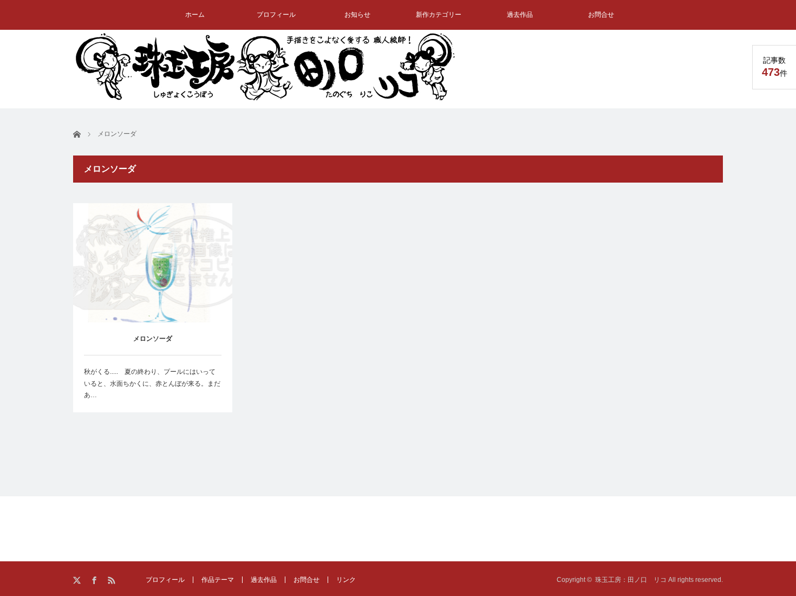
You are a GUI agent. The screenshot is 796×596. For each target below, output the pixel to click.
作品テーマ (217, 579)
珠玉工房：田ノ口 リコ (631, 580)
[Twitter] (77, 580)
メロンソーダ (152, 338)
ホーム (195, 14)
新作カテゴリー (438, 14)
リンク (346, 579)
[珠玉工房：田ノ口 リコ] (265, 66)
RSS (112, 580)
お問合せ (601, 14)
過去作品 (520, 14)
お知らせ (357, 14)
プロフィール (276, 14)
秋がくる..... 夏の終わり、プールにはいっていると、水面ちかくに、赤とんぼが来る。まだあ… (152, 383)
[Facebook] (95, 580)
